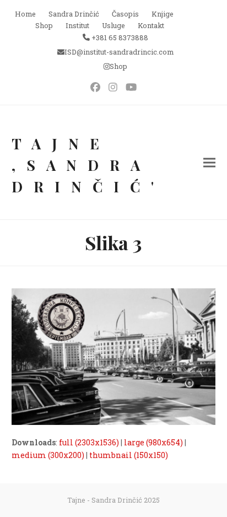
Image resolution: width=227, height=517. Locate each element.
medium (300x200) (48, 455)
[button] (209, 162)
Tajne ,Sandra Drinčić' (88, 165)
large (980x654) (153, 442)
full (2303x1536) (89, 442)
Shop (118, 66)
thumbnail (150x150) (128, 455)
